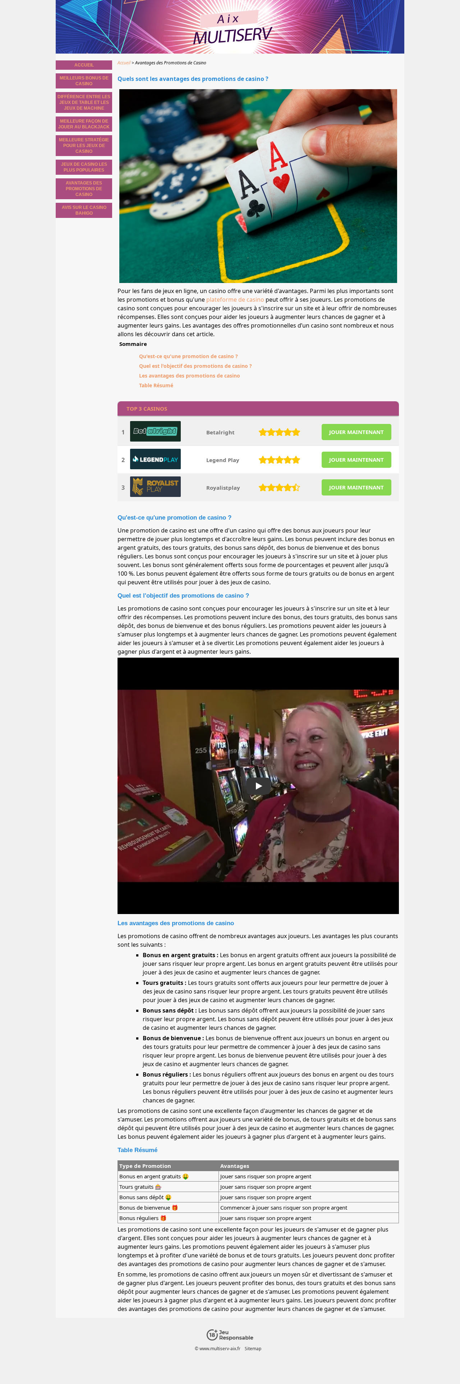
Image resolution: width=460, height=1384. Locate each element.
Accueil (84, 65)
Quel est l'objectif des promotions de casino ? (195, 365)
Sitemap (253, 1349)
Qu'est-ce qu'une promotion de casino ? (188, 356)
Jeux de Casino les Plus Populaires (84, 167)
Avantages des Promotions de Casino (84, 189)
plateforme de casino (235, 299)
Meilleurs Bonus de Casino (84, 81)
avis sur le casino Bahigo (84, 210)
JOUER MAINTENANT (356, 431)
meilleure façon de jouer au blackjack (84, 124)
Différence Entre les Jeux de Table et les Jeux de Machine (84, 102)
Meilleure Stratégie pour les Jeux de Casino (84, 145)
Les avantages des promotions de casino (189, 375)
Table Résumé (156, 385)
